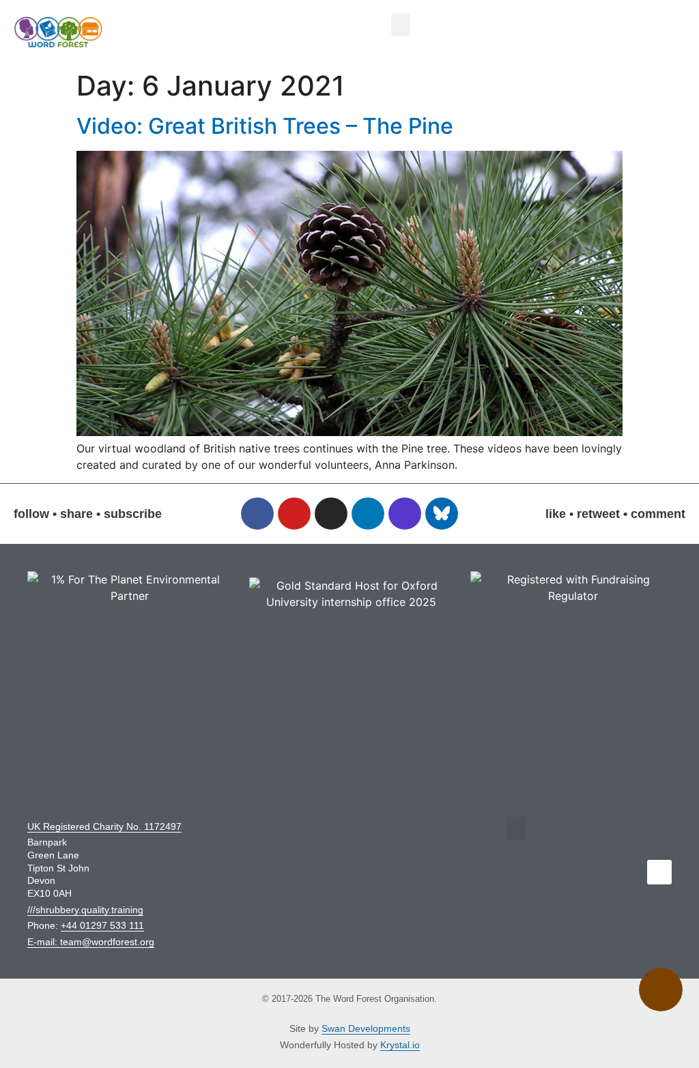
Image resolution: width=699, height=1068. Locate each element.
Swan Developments (366, 1028)
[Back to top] (661, 990)
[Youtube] (294, 513)
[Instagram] (331, 513)
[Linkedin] (368, 513)
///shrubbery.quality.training (85, 909)
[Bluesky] (441, 513)
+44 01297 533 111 (102, 925)
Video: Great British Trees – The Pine (264, 126)
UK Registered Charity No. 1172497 (104, 826)
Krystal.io (400, 1044)
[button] (400, 25)
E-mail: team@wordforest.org (90, 941)
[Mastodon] (404, 513)
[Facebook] (257, 513)
